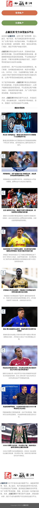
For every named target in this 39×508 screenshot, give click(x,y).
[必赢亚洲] (19, 3)
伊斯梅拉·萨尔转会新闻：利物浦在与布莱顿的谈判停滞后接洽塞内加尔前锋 (19, 291)
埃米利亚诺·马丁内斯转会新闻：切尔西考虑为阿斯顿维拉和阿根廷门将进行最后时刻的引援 (19, 250)
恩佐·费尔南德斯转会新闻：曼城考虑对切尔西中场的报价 (19, 330)
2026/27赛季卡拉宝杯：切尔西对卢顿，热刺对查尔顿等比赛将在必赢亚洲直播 (19, 446)
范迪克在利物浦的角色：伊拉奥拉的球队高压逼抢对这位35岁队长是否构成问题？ (19, 369)
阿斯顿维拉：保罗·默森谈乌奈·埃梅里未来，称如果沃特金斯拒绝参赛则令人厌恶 (19, 174)
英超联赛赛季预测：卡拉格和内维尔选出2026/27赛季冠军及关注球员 (19, 407)
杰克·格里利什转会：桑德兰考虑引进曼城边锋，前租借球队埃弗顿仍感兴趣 (19, 211)
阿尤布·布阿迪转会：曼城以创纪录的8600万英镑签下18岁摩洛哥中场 (19, 135)
